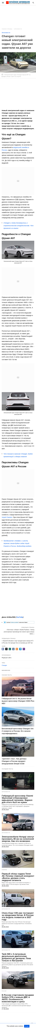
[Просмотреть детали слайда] (18, 623)
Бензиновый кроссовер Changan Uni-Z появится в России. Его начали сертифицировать (18, 731)
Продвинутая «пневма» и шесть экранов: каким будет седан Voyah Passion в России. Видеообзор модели (17, 543)
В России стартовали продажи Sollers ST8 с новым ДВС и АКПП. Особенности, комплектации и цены (18, 998)
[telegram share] (20, 649)
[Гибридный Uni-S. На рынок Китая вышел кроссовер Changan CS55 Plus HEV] (18, 686)
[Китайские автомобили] (18, 3)
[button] (18, 250)
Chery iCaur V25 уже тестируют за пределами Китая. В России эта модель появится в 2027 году (18, 916)
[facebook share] (3, 649)
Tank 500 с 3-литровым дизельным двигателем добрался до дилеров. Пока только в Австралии (16, 957)
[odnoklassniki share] (17, 649)
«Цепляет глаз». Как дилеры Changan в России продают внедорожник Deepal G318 (14, 761)
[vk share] (13, 649)
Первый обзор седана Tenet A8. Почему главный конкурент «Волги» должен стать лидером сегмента (18, 877)
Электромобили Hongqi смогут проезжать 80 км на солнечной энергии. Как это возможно (18, 839)
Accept (27, 1026)
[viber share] (24, 649)
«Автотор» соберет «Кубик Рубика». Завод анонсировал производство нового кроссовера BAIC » (19, 632)
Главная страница (7, 28)
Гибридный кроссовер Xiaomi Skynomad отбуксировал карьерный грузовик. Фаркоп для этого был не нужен (17, 799)
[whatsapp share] (10, 649)
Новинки (4, 869)
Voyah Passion (7, 517)
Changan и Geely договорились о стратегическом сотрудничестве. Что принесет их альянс (18, 225)
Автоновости (18, 28)
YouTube (19, 617)
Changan (4, 665)
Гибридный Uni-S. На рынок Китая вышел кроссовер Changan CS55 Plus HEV (18, 701)
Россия (4, 990)
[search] (33, 3)
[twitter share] (6, 649)
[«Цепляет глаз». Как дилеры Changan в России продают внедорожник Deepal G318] (18, 747)
